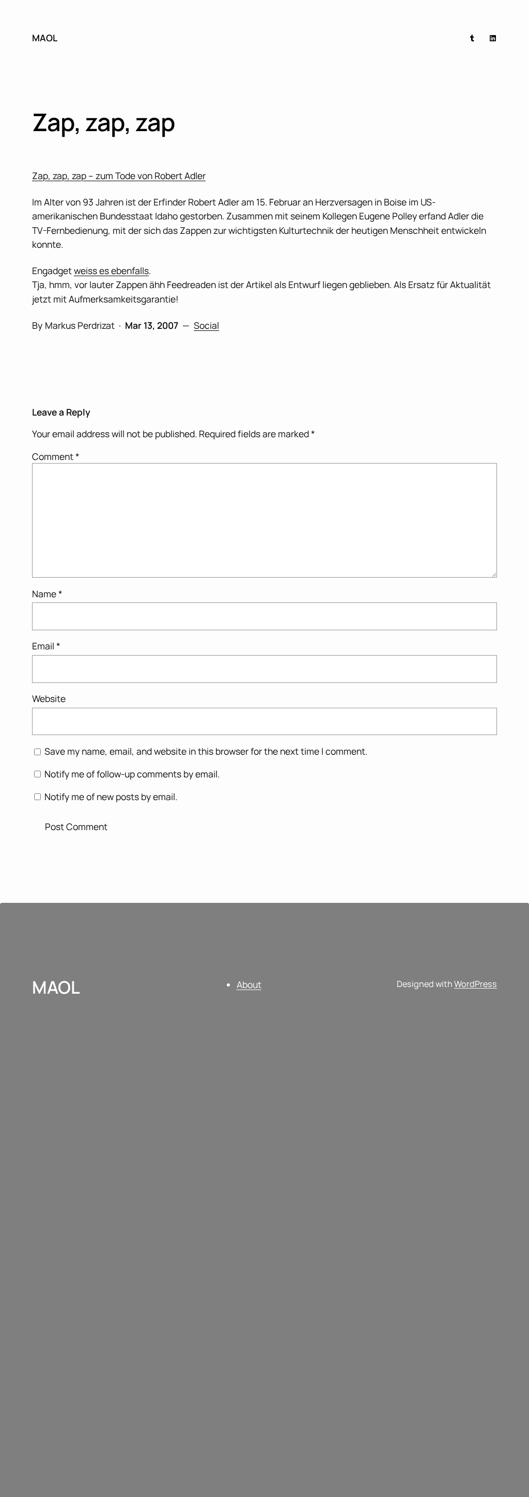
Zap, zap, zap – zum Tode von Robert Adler (119, 175)
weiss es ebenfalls (111, 270)
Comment (56, 456)
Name (47, 593)
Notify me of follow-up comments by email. (132, 774)
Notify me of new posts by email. (110, 796)
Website (49, 698)
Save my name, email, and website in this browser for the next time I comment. (205, 751)
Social (206, 325)
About (249, 984)
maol (44, 37)
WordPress (475, 984)
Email (46, 646)
